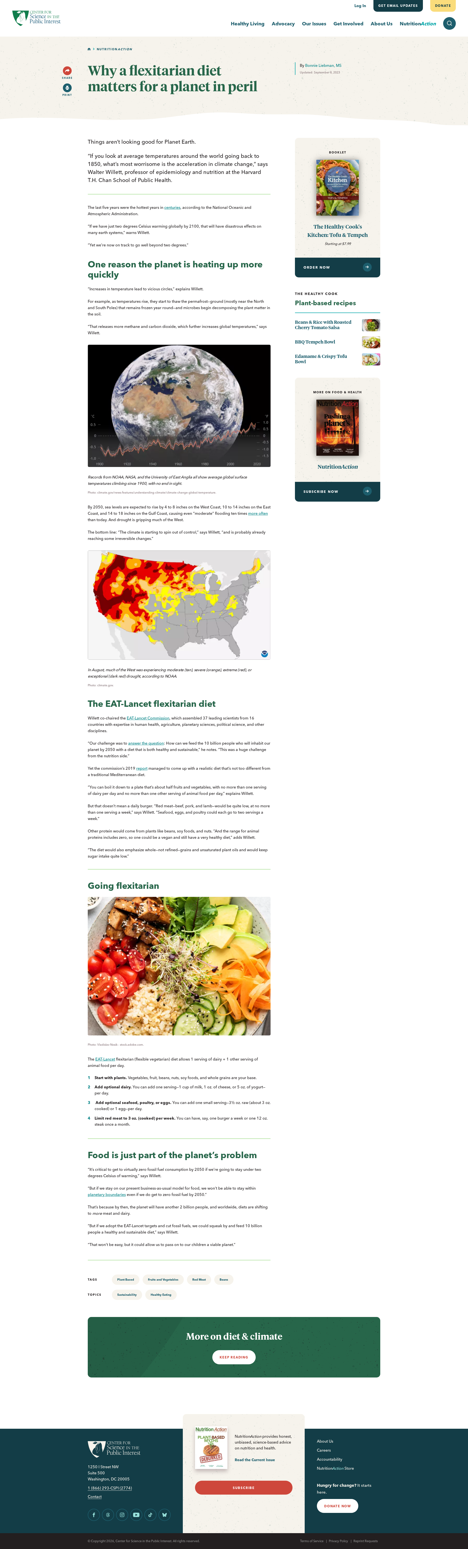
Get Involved (348, 23)
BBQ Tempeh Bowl (315, 341)
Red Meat (199, 1279)
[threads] (108, 1515)
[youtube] (136, 1515)
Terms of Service (311, 1541)
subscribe (244, 1488)
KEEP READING (234, 1357)
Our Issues (314, 23)
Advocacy (283, 23)
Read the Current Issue (255, 1460)
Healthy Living (247, 23)
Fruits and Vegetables (163, 1279)
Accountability (329, 1459)
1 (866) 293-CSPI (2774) (110, 1488)
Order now (316, 267)
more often (258, 513)
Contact (95, 1496)
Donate (443, 6)
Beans (224, 1279)
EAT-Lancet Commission (148, 718)
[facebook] (94, 1515)
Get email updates (398, 6)
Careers (324, 1450)
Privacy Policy (338, 1541)
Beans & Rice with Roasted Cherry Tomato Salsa (323, 324)
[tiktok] (150, 1515)
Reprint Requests (365, 1541)
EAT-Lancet (105, 1059)
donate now (337, 1506)
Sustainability (127, 1294)
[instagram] (122, 1515)
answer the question (146, 743)
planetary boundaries (107, 1194)
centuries (172, 207)
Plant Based (125, 1279)
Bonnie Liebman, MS (323, 65)
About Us (381, 23)
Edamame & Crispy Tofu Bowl (321, 359)
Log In (360, 5)
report (141, 768)
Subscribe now (320, 491)
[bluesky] (164, 1515)
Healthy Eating (161, 1294)
